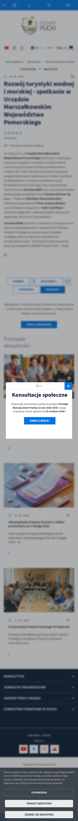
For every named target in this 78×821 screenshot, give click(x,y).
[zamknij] (68, 386)
